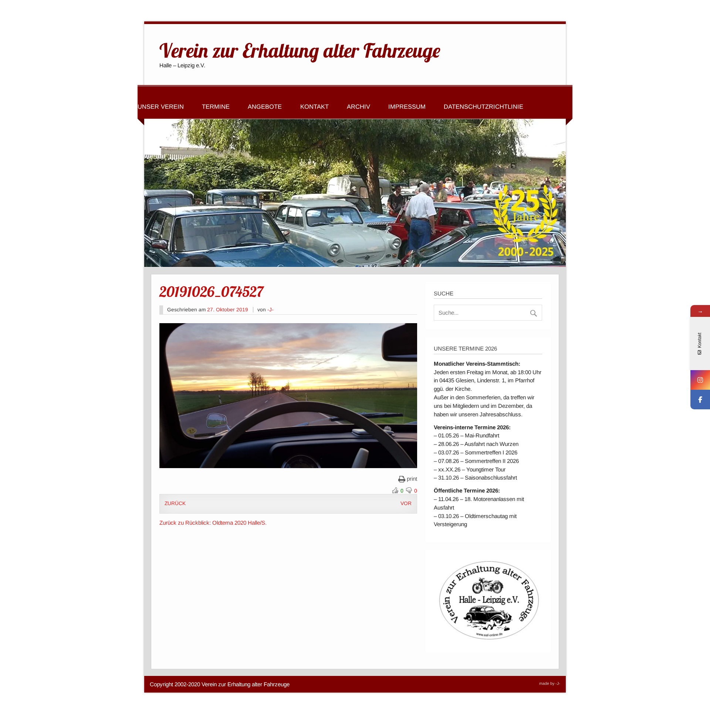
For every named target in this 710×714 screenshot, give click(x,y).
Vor (406, 503)
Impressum (407, 106)
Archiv (358, 106)
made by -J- (549, 683)
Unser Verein (161, 106)
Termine (216, 106)
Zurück (175, 503)
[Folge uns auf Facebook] (700, 399)
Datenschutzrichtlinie (483, 106)
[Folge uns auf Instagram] (700, 380)
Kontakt (314, 106)
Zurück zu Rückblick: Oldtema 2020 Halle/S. (213, 523)
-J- (270, 309)
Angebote (265, 106)
